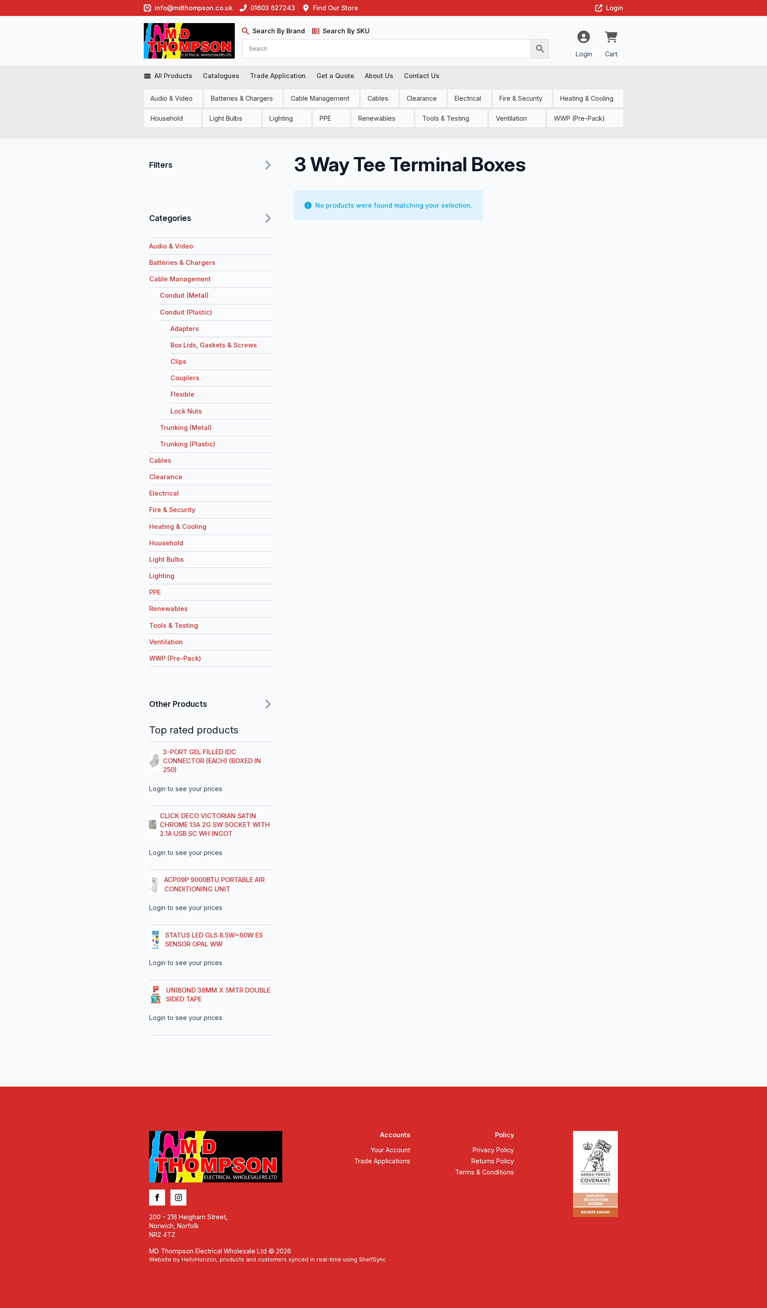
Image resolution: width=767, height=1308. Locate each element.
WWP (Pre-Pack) (579, 118)
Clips (178, 361)
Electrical (468, 98)
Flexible (182, 394)
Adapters (184, 328)
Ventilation (511, 118)
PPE (325, 118)
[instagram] (178, 1198)
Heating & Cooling (586, 98)
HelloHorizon (199, 1259)
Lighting (281, 118)
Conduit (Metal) (184, 295)
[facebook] (157, 1198)
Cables (378, 98)
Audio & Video (171, 98)
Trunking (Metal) (186, 427)
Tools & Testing (445, 118)
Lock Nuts (186, 411)
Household (166, 118)
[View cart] (611, 38)
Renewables (376, 118)
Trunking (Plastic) (187, 444)
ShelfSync (372, 1259)
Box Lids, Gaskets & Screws (213, 345)
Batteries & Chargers (242, 98)
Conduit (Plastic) (186, 312)
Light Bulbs (226, 118)
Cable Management (320, 98)
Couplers (184, 378)
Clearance (422, 98)
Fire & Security (520, 98)
